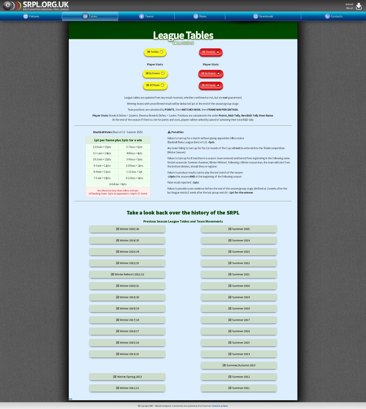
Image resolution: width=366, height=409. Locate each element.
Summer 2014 (241, 354)
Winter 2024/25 (129, 240)
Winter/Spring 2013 (129, 376)
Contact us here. (220, 405)
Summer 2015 (241, 342)
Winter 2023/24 (129, 251)
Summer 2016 (241, 331)
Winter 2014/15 (129, 354)
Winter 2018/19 (129, 308)
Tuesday (154, 51)
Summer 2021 (241, 274)
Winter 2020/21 (129, 286)
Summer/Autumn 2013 (240, 365)
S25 (70, 399)
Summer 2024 (241, 240)
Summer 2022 (241, 263)
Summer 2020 (241, 286)
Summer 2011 (241, 388)
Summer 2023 (241, 251)
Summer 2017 (241, 320)
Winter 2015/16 (129, 342)
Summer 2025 (241, 229)
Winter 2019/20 (129, 297)
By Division (154, 73)
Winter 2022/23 (129, 263)
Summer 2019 (241, 297)
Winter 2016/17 (129, 331)
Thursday (210, 51)
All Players (154, 85)
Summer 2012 (241, 376)
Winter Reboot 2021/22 (129, 274)
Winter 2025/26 (129, 229)
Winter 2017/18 (129, 320)
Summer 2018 (241, 308)
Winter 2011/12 (129, 388)
